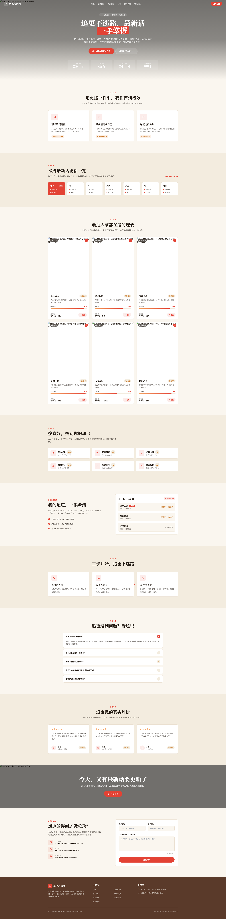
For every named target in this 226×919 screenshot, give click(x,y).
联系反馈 (96, 901)
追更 (83, 315)
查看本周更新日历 (102, 51)
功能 (93, 4)
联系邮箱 (151, 824)
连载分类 (117, 893)
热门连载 (111, 4)
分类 (119, 4)
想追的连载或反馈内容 (127, 834)
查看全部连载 (170, 176)
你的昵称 (122, 824)
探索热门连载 (125, 51)
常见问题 (137, 4)
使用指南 (127, 4)
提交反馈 (146, 860)
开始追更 (216, 4)
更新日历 (101, 4)
